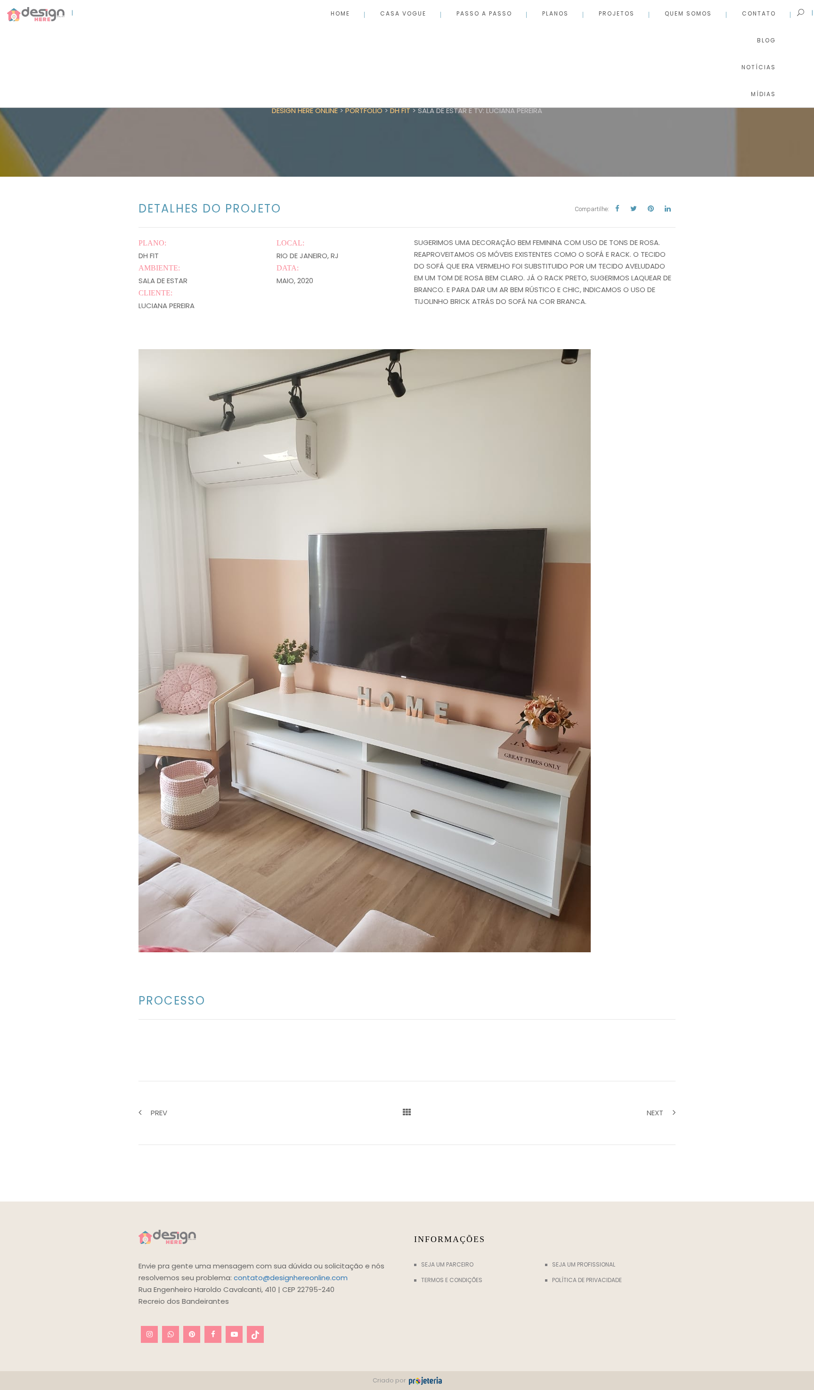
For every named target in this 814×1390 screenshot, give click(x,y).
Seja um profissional (583, 1264)
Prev (159, 1113)
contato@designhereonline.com (291, 1278)
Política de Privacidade (587, 1280)
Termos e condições (451, 1280)
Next (655, 1113)
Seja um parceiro (447, 1264)
